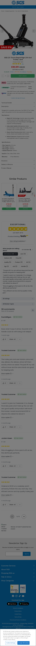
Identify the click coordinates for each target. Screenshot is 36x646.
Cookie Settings (10, 643)
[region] (18, 637)
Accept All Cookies (23, 643)
